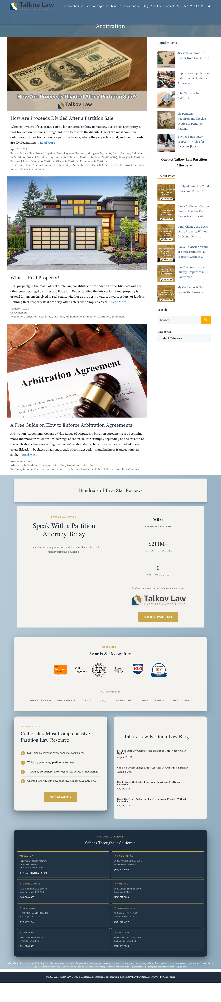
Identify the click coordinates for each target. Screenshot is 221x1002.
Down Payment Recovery (71, 153)
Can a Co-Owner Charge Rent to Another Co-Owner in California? (152, 767)
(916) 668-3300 (121, 946)
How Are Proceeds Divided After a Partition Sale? (62, 118)
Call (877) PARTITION (158, 616)
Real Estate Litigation (42, 153)
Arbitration (45, 165)
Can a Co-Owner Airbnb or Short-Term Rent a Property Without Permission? (151, 800)
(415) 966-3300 (121, 922)
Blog (145, 6)
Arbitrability (119, 469)
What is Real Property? (34, 278)
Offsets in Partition (67, 161)
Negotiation (17, 316)
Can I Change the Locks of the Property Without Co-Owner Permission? (148, 783)
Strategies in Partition (132, 157)
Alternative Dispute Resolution (75, 469)
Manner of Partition (43, 161)
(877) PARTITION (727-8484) (33, 873)
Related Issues (19, 153)
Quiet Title (31, 165)
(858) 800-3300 (27, 922)
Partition (59, 316)
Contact (169, 6)
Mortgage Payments (99, 153)
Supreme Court (32, 469)
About (154, 6)
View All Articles (60, 797)
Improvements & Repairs (64, 157)
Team (114, 6)
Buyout (128, 165)
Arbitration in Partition (24, 465)
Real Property (87, 316)
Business (15, 469)
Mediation (72, 316)
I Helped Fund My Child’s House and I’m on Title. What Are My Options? (151, 752)
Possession (16, 165)
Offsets (118, 165)
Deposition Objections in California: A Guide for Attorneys (193, 78)
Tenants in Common (33, 169)
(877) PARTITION (193, 6)
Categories (164, 332)
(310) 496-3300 (121, 869)
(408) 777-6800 (121, 897)
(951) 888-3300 (27, 946)
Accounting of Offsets (85, 165)
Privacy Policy (167, 976)
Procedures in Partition (94, 161)
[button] (209, 6)
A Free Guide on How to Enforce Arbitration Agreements (71, 425)
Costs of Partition (37, 157)
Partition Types (95, 6)
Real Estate (45, 316)
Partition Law (71, 6)
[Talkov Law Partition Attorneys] (31, 6)
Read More (47, 143)
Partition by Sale (90, 157)
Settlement (105, 165)
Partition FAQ (109, 157)
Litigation (31, 316)
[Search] (206, 320)
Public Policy (102, 469)
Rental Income (121, 153)
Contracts (134, 469)
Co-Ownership (62, 165)
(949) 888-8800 (27, 897)
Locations (130, 6)
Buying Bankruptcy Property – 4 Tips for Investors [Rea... (190, 142)
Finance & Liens (20, 161)
